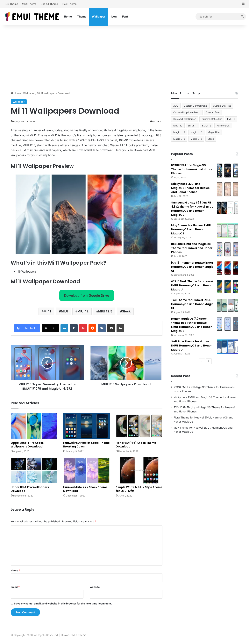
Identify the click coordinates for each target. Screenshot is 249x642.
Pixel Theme (69, 3)
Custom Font (213, 112)
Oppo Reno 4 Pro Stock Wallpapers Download (27, 444)
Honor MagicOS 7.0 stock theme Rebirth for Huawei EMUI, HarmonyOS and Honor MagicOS (191, 325)
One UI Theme (49, 3)
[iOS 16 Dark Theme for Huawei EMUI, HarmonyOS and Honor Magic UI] (227, 286)
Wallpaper (98, 16)
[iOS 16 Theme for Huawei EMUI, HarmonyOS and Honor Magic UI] (227, 268)
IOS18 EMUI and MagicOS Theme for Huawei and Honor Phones (191, 169)
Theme (81, 16)
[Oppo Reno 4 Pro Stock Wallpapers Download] (34, 426)
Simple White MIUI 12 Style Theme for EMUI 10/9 (139, 489)
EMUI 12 (206, 125)
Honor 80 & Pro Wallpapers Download (30, 489)
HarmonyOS (223, 125)
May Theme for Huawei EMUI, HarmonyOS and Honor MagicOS (191, 229)
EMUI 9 (231, 119)
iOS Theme (11, 3)
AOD (175, 105)
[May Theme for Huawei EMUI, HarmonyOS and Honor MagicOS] (227, 230)
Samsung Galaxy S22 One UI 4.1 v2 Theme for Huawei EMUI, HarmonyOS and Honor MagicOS (192, 209)
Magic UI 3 (196, 132)
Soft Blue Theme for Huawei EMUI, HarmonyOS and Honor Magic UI (191, 345)
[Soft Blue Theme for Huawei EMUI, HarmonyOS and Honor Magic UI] (227, 346)
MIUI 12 (83, 311)
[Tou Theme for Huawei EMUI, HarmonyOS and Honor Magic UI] (227, 305)
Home (68, 16)
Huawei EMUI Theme (73, 635)
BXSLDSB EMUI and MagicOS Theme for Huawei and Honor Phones (191, 248)
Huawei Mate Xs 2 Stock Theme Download (85, 489)
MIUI (64, 311)
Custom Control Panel (196, 105)
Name (15, 570)
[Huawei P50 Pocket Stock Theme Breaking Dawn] (86, 426)
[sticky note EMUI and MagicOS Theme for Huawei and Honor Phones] (227, 189)
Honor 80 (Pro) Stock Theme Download (136, 444)
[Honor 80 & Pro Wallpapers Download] (34, 470)
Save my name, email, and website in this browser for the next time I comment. (63, 603)
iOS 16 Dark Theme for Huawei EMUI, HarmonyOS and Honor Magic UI (192, 285)
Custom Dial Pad (222, 105)
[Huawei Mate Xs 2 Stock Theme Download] (86, 470)
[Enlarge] (154, 178)
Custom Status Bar (212, 119)
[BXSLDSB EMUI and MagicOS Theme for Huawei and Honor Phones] (227, 249)
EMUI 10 (177, 125)
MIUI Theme (29, 3)
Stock (126, 311)
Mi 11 (47, 311)
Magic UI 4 (214, 132)
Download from (86, 295)
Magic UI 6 (196, 138)
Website (95, 586)
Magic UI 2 (179, 132)
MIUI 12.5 (105, 311)
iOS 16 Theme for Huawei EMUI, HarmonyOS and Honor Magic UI (192, 267)
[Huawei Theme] (32, 16)
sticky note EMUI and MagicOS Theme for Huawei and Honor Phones (190, 188)
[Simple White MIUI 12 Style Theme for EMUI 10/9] (139, 470)
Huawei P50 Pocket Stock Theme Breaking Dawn (86, 444)
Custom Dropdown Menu (186, 112)
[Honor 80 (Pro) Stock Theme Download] (139, 426)
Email (15, 586)
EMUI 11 (192, 125)
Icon (114, 16)
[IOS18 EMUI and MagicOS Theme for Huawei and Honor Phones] (227, 170)
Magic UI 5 (179, 138)
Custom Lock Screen (184, 119)
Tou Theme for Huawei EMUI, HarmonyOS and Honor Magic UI (192, 304)
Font (125, 16)
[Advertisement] (124, 58)
